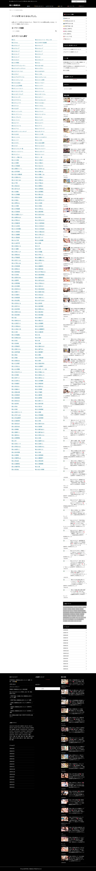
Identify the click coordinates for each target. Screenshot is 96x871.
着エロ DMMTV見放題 (41, 42)
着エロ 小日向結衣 (39, 228)
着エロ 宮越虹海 (16, 223)
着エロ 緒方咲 (15, 403)
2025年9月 (65, 658)
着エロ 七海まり (39, 160)
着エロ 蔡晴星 (15, 429)
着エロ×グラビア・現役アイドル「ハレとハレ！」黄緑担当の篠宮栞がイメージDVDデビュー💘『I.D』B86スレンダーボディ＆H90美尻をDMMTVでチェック (74, 503)
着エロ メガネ (38, 140)
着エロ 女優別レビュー (17, 214)
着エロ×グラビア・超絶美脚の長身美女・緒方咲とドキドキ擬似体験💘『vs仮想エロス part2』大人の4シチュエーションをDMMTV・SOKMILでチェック (74, 544)
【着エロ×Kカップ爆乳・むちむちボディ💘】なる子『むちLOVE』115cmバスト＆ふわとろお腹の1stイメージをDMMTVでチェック (74, 434)
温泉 (66, 619)
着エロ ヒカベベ (39, 122)
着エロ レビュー (16, 154)
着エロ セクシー (39, 97)
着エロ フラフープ (39, 128)
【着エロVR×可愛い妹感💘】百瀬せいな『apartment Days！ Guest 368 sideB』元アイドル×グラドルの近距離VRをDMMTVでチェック (74, 202)
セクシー (77, 614)
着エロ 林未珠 (38, 303)
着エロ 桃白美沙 (39, 312)
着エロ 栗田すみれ (16, 312)
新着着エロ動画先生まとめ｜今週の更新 (18, 689)
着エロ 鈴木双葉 (16, 452)
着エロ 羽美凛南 (39, 415)
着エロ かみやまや (39, 71)
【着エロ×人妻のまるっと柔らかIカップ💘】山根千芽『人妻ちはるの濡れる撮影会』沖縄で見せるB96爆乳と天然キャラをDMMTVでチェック (74, 112)
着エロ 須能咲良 (16, 463)
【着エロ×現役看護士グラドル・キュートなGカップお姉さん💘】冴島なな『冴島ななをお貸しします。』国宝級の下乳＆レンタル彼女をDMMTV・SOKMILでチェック (74, 383)
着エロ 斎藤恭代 (39, 266)
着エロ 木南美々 (16, 294)
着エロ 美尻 (14, 409)
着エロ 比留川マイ (16, 323)
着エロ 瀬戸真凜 (16, 352)
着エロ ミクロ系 (39, 134)
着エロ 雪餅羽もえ (16, 458)
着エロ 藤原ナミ (16, 432)
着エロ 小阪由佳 (16, 237)
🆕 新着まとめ (66, 18)
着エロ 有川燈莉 (16, 286)
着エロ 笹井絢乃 (16, 395)
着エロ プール (15, 128)
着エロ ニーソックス (40, 108)
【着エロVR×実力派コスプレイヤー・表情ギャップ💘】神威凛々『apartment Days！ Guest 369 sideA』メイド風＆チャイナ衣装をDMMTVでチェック (74, 251)
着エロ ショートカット (17, 88)
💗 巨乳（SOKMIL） (68, 31)
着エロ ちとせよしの (40, 100)
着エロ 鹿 (37, 466)
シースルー (84, 612)
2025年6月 (65, 666)
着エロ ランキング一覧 (17, 148)
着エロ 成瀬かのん (39, 260)
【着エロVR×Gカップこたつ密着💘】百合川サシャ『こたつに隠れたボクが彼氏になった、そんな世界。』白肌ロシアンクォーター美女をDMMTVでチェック (74, 322)
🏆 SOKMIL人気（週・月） (39, 6)
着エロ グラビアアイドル (18, 77)
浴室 (82, 617)
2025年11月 (66, 653)
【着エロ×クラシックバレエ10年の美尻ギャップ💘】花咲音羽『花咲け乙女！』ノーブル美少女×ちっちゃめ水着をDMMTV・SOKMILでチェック (74, 332)
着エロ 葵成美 (38, 426)
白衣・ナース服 (80, 619)
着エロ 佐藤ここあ (39, 174)
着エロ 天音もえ (39, 208)
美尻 (75, 620)
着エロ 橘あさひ (39, 320)
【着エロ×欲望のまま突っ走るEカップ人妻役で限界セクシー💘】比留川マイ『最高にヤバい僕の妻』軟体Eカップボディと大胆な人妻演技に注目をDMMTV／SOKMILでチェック (74, 454)
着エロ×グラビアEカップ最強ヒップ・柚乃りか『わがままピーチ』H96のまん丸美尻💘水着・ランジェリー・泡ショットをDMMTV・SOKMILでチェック (74, 554)
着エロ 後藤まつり (39, 257)
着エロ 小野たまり (39, 234)
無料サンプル (70, 619)
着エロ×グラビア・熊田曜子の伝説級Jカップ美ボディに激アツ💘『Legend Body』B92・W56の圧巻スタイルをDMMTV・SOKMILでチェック (74, 483)
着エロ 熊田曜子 (39, 352)
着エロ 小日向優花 (16, 228)
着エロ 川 (37, 246)
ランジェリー (66, 617)
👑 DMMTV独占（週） (68, 26)
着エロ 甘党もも (16, 366)
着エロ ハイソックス (17, 111)
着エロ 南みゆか (16, 185)
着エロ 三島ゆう (39, 163)
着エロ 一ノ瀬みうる (17, 157)
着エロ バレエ (38, 117)
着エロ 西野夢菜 (16, 438)
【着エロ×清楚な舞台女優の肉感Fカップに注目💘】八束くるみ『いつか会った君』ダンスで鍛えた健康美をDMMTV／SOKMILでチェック (74, 593)
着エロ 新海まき (16, 269)
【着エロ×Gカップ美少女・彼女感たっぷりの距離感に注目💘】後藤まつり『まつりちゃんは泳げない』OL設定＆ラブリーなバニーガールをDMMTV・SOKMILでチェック (74, 373)
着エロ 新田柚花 (16, 271)
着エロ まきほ (15, 134)
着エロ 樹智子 (38, 317)
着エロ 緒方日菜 (39, 403)
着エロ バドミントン (17, 114)
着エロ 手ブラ (38, 263)
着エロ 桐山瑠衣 (16, 314)
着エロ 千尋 (14, 183)
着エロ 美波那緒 (39, 409)
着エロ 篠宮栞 (38, 395)
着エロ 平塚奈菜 (16, 257)
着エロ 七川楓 (15, 160)
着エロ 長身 (38, 452)
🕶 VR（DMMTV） (67, 33)
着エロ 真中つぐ (16, 377)
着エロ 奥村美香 (39, 211)
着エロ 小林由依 (16, 231)
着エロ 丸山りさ (39, 165)
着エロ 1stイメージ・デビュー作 (43, 39)
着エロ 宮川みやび (39, 220)
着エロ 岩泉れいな (16, 246)
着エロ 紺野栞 (38, 397)
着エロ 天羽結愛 (16, 208)
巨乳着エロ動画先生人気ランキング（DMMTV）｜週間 (21, 707)
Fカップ (84, 607)
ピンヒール (74, 615)
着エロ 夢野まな (16, 203)
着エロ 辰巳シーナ (16, 443)
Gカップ (65, 608)
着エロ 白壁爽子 (39, 366)
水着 (77, 617)
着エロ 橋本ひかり (16, 320)
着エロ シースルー (39, 82)
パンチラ (65, 615)
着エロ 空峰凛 (38, 389)
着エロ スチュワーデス (17, 91)
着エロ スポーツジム (40, 94)
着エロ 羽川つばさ (16, 415)
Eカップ (80, 607)
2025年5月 (65, 668)
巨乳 (70, 617)
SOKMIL (65, 610)
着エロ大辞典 (66, 70)
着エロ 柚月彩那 (39, 306)
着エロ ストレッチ (39, 91)
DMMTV (75, 607)
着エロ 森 (14, 317)
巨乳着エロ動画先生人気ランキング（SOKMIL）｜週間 (21, 711)
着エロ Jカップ (15, 54)
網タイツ (65, 620)
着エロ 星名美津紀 (39, 274)
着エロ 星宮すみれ (16, 277)
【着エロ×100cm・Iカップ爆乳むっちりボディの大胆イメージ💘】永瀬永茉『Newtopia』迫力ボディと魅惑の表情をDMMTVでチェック (74, 514)
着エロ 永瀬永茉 (39, 332)
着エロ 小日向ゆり (39, 226)
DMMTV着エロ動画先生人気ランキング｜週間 (21, 700)
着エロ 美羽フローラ (17, 412)
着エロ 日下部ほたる (40, 271)
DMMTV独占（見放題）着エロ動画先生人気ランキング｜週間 (21, 696)
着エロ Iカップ (38, 51)
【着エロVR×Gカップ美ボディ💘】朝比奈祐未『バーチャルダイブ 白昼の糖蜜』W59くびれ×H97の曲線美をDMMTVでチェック (74, 212)
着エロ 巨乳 (38, 249)
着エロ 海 (37, 340)
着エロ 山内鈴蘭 (39, 240)
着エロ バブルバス (16, 117)
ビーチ (69, 615)
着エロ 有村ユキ (39, 286)
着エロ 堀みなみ (39, 194)
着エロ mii (37, 57)
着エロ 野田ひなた (16, 446)
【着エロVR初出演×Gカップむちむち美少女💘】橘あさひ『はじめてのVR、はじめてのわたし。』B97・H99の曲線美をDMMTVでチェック (74, 282)
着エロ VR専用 (15, 62)
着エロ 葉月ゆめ (16, 426)
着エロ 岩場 (38, 243)
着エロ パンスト (16, 120)
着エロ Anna (15, 42)
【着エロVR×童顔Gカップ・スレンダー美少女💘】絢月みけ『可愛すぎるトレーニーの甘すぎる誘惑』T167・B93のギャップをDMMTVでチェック (74, 271)
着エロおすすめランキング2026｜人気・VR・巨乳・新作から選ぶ (21, 692)
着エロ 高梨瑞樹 (39, 463)
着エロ (13, 39)
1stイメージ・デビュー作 (68, 607)
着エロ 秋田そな (39, 386)
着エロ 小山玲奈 (16, 226)
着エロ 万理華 (15, 163)
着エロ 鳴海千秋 (16, 466)
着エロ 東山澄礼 (16, 300)
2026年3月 (65, 643)
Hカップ (69, 608)
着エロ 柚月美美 (16, 309)
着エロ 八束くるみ (16, 180)
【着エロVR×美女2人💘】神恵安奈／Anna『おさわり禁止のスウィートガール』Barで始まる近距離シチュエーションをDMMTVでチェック (74, 222)
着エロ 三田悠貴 (16, 165)
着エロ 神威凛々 (16, 383)
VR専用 (71, 610)
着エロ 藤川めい (16, 435)
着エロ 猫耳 (38, 360)
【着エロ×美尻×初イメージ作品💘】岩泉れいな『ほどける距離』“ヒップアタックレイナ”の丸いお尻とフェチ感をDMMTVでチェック (74, 132)
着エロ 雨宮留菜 (39, 455)
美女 (69, 620)
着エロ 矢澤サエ (16, 380)
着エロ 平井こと (39, 254)
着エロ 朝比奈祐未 (39, 289)
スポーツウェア (66, 614)
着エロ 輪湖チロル (39, 440)
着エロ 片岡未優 (39, 357)
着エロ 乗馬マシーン (17, 168)
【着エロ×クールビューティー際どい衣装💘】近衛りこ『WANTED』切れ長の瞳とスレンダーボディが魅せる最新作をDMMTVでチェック (74, 163)
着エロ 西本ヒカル (39, 435)
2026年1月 (65, 648)
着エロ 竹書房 (38, 392)
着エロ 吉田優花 (39, 191)
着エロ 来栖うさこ (39, 297)
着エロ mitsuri (15, 59)
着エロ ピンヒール (16, 125)
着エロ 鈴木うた (39, 449)
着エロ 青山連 (15, 460)
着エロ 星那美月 (39, 277)
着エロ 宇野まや (16, 220)
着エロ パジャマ (39, 111)
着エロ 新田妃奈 (39, 269)
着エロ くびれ (38, 74)
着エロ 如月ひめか (39, 214)
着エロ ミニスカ (16, 137)
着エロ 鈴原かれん (39, 446)
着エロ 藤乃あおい (39, 429)
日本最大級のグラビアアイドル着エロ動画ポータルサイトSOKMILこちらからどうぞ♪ (74, 63)
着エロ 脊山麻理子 (16, 418)
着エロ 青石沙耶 (39, 460)
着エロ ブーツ (38, 125)
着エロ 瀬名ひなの (39, 346)
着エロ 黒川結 (15, 469)
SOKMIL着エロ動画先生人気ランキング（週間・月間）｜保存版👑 (21, 680)
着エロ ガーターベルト (17, 71)
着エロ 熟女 (14, 354)
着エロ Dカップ (15, 45)
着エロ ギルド (15, 74)
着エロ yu (37, 62)
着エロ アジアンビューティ (18, 65)
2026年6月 (65, 635)
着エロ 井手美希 (16, 171)
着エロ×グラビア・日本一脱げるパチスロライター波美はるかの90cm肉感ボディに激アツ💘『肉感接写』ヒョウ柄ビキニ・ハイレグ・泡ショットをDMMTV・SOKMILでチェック (74, 564)
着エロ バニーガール (40, 114)
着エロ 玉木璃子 (16, 363)
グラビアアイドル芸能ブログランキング (72, 49)
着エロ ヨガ (14, 145)
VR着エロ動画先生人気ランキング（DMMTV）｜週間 (21, 703)
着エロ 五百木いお (39, 168)
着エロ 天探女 (38, 206)
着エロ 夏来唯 (38, 197)
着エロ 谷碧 (38, 438)
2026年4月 (65, 640)
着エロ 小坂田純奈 (39, 223)
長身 (80, 620)
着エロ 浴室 (38, 337)
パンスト (82, 614)
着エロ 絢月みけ (16, 400)
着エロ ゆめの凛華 (39, 143)
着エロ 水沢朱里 (39, 326)
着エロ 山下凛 (15, 240)
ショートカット (78, 612)
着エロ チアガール (16, 100)
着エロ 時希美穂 (16, 283)
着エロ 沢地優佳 (16, 334)
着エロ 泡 (37, 334)
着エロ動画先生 (14, 5)
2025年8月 (65, 661)
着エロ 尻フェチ (39, 237)
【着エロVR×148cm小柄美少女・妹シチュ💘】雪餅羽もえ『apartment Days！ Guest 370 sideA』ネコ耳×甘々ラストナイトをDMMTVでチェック (74, 261)
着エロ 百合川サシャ (17, 372)
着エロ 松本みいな (16, 303)
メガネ (82, 615)
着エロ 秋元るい (16, 386)
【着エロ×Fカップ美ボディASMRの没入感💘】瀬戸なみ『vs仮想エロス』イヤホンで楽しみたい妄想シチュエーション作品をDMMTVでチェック (74, 153)
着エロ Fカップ (15, 48)
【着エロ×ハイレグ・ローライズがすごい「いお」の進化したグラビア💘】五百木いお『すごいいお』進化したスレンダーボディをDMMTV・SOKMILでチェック (74, 424)
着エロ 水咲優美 (39, 323)
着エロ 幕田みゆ (16, 254)
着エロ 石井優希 (39, 380)
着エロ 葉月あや (16, 423)
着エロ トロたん (39, 105)
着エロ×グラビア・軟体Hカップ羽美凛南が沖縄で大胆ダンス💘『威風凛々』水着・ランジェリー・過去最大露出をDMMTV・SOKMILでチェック (74, 534)
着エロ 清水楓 (15, 343)
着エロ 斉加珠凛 (16, 266)
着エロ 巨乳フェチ (16, 251)
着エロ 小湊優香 (16, 234)
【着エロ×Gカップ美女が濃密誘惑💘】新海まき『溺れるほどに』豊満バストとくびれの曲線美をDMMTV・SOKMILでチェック (74, 474)
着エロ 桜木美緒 (39, 314)
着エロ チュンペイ (16, 102)
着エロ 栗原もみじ (39, 309)
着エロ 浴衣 (14, 340)
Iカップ (73, 608)
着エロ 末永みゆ (39, 294)
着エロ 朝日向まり (16, 289)
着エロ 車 (14, 440)
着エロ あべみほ (39, 65)
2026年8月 (65, 630)
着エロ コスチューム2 (17, 79)
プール (78, 615)
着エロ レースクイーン (17, 151)
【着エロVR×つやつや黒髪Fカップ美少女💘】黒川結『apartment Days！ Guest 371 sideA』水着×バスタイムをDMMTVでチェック (74, 242)
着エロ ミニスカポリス (41, 137)
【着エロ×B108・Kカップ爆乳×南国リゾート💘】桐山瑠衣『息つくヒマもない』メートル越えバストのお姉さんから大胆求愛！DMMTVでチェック (74, 142)
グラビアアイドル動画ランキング (70, 51)
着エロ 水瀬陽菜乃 (39, 329)
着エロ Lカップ (15, 57)
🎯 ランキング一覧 (71, 6)
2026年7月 (65, 632)
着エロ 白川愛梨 (16, 369)
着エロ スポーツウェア (17, 94)
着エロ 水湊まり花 (16, 329)
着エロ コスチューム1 (40, 77)
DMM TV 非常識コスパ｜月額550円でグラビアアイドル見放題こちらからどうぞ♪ (74, 67)
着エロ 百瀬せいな (39, 372)
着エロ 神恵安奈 (39, 383)
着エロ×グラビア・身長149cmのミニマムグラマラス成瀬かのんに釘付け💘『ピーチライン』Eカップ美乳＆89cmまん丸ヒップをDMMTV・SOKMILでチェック (74, 493)
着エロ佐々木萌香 (39, 469)
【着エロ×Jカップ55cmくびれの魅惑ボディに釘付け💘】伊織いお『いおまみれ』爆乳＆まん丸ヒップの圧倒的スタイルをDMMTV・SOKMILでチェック (74, 343)
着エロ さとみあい (16, 82)
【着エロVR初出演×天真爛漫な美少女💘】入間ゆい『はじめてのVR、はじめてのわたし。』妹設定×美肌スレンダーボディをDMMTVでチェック (74, 312)
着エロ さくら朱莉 (39, 79)
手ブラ (73, 617)
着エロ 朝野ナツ (16, 291)
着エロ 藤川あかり (39, 432)
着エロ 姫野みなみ (16, 217)
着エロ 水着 (14, 332)
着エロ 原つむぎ (16, 188)
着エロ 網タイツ (39, 400)
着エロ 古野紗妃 (39, 188)
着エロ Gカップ (39, 48)
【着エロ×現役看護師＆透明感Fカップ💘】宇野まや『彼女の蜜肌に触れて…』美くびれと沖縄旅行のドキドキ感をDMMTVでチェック (74, 122)
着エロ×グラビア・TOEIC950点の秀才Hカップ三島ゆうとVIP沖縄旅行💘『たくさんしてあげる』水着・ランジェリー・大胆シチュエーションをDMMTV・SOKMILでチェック (74, 524)
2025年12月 (66, 650)
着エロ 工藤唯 (15, 249)
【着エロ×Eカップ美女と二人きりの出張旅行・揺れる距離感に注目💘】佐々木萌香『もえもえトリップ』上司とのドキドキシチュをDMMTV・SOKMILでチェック (74, 363)
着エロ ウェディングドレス (18, 68)
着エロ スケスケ (39, 88)
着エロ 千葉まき (39, 183)
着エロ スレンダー (16, 97)
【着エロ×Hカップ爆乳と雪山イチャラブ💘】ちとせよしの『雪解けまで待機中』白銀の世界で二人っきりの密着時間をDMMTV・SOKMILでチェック (74, 403)
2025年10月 (66, 655)
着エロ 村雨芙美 (16, 297)
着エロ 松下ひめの (39, 300)
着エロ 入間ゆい (39, 177)
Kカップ (81, 608)
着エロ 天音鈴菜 (16, 211)
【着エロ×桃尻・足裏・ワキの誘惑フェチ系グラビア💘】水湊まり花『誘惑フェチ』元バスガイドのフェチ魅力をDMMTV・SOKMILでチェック (74, 444)
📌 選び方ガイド (81, 6)
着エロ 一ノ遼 (38, 157)
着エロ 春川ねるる (39, 280)
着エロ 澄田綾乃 (16, 346)
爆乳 (75, 619)
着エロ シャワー (39, 85)
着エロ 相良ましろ (39, 375)
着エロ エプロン (39, 68)
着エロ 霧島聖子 (39, 458)
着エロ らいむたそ (39, 145)
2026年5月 (65, 637)
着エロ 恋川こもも (16, 260)
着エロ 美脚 (38, 412)
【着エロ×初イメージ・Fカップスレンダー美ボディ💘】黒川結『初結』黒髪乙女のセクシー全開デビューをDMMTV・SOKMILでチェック (74, 414)
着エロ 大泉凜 (38, 203)
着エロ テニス (15, 105)
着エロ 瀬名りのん (16, 349)
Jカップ (77, 608)
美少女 (72, 620)
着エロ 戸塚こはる (16, 263)
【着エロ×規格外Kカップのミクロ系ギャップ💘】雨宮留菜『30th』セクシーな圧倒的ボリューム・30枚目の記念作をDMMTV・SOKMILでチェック (74, 192)
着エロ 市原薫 (38, 251)
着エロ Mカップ (39, 59)
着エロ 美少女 (38, 406)
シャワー (72, 612)
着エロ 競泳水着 (16, 392)
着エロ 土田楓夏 (16, 194)
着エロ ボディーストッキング (19, 131)
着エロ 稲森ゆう (16, 389)
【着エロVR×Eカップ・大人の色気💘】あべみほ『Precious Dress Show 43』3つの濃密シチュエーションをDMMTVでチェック (74, 292)
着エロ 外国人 (15, 200)
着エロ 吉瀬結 (15, 191)
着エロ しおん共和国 (17, 85)
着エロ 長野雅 (15, 455)
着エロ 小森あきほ (39, 231)
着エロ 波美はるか (16, 337)
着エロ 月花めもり (39, 283)
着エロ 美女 (14, 406)
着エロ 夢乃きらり (39, 200)
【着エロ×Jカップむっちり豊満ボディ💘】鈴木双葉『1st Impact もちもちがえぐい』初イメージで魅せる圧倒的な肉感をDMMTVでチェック (74, 173)
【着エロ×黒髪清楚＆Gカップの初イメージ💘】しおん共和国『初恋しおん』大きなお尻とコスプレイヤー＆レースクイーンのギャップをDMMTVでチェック (74, 102)
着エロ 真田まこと (39, 377)
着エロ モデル (15, 143)
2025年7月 (65, 663)
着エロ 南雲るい (39, 185)
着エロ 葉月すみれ (39, 423)
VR (68, 610)
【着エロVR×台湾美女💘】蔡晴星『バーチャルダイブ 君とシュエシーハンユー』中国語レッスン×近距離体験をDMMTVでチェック (74, 232)
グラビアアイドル (81, 610)
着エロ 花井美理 (39, 418)
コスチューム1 (66, 612)
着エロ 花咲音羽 (16, 420)
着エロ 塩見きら (16, 197)
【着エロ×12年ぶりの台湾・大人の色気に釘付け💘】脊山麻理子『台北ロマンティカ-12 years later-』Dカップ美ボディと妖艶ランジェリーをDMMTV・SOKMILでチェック (74, 353)
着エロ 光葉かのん (16, 177)
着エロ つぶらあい (39, 102)
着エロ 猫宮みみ (16, 360)
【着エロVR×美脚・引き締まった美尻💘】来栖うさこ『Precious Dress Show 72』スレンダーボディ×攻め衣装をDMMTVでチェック (74, 302)
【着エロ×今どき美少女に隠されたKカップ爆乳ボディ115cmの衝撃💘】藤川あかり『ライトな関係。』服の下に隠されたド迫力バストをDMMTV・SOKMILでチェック (74, 393)
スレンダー (72, 614)
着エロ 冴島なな (39, 180)
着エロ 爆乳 (38, 354)
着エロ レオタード (39, 151)
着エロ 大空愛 (15, 206)
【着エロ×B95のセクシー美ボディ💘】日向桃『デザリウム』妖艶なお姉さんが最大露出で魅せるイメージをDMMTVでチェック (74, 182)
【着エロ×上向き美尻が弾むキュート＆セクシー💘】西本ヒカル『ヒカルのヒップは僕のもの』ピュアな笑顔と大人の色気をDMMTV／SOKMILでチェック (74, 583)
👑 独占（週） (60, 6)
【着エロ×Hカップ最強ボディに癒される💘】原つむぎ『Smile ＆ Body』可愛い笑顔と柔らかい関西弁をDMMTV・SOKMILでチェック (74, 464)
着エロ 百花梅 (15, 375)
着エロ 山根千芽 (16, 243)
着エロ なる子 (15, 108)
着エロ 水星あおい (16, 326)
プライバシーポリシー (14, 686)
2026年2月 (65, 645)
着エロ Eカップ (39, 45)
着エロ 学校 (38, 217)
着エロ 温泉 (38, 343)
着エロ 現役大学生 (39, 363)
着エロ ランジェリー (40, 148)
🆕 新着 (28, 6)
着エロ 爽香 (14, 357)
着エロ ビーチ (15, 122)
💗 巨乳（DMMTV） (68, 28)
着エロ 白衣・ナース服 (41, 369)
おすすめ (75, 610)
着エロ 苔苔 (38, 420)
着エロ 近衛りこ (39, 443)
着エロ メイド (15, 140)
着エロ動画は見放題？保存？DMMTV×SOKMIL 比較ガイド (21, 715)
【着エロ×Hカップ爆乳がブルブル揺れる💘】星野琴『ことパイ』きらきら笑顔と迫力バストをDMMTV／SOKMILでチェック (74, 574)
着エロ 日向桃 (15, 274)
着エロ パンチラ (39, 120)
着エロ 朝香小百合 (39, 291)
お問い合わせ (13, 684)
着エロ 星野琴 (15, 280)
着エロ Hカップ (15, 51)
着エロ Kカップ (39, 54)
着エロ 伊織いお (39, 171)
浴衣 (84, 617)
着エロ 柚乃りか (16, 306)
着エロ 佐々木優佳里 (17, 174)
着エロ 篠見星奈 (16, 397)
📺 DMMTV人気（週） (50, 6)
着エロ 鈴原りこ (16, 449)
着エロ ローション (39, 154)
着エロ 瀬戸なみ (39, 349)
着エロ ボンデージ (39, 131)
